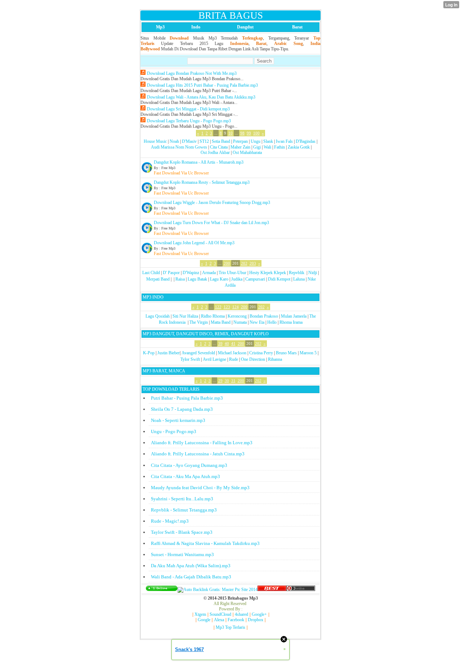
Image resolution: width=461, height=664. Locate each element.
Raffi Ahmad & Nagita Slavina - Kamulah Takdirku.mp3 (205, 543)
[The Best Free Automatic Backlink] (272, 589)
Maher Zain (240, 147)
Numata (240, 322)
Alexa (219, 619)
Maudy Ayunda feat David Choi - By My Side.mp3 (200, 487)
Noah (174, 141)
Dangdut (245, 26)
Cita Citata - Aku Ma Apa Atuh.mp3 (185, 476)
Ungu (255, 141)
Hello (272, 322)
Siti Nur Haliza (185, 316)
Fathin (279, 147)
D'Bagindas (305, 141)
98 (242, 133)
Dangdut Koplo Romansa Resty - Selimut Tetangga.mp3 (202, 182)
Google (204, 619)
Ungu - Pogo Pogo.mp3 (173, 431)
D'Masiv (189, 141)
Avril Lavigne (214, 359)
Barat (297, 26)
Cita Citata (219, 147)
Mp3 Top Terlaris (230, 627)
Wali (267, 147)
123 (227, 307)
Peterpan (240, 141)
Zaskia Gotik (299, 147)
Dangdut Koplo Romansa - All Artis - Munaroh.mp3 (198, 162)
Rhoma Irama (291, 322)
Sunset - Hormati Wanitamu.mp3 (182, 554)
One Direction (253, 359)
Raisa (180, 279)
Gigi (257, 147)
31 (233, 380)
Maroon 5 (308, 352)
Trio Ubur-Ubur (232, 272)
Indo (195, 26)
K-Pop (149, 352)
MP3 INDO (153, 297)
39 (220, 343)
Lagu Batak (197, 279)
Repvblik (296, 272)
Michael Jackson (232, 352)
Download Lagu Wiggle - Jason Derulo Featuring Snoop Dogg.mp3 (212, 202)
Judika (236, 279)
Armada (209, 272)
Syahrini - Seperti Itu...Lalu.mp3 (182, 498)
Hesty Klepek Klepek (267, 272)
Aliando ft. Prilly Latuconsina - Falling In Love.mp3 (201, 442)
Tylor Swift (190, 359)
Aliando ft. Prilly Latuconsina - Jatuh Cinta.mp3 (198, 453)
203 (253, 263)
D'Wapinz (191, 272)
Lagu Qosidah (158, 316)
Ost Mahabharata (247, 152)
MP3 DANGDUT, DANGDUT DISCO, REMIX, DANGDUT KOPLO (206, 333)
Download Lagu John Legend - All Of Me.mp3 (194, 242)
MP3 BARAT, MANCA (164, 370)
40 (227, 343)
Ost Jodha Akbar (215, 152)
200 (227, 263)
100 (256, 133)
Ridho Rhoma (213, 316)
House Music (155, 141)
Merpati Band (158, 279)
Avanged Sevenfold (198, 352)
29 (220, 380)
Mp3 (160, 26)
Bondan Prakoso (264, 316)
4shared (241, 614)
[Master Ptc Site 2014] (218, 589)
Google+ (259, 614)
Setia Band (221, 141)
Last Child (151, 272)
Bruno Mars (286, 352)
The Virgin (198, 322)
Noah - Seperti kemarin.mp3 (178, 420)
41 (233, 343)
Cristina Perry (261, 352)
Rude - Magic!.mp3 (170, 521)
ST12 (204, 141)
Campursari (255, 279)
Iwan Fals (284, 141)
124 (235, 307)
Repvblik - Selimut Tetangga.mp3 (184, 510)
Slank (268, 141)
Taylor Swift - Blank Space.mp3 (181, 532)
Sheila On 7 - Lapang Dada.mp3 (182, 409)
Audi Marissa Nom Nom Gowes (179, 147)
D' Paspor (171, 272)
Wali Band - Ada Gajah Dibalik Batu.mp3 (191, 576)
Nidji (312, 272)
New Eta (257, 322)
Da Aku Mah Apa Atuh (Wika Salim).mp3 (190, 565)
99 (249, 133)
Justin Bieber (168, 352)
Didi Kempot (279, 279)
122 (218, 307)
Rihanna (275, 359)
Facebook (236, 619)
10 (230, 133)
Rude (233, 359)
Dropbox (255, 619)
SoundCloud (220, 614)
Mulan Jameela (293, 316)
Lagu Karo (219, 279)
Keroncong (237, 316)
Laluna (299, 279)
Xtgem (200, 614)
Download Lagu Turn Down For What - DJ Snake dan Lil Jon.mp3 (211, 222)
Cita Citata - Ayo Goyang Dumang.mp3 (189, 465)
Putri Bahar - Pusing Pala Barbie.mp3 (187, 398)
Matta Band (220, 322)
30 (227, 380)
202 (244, 263)
